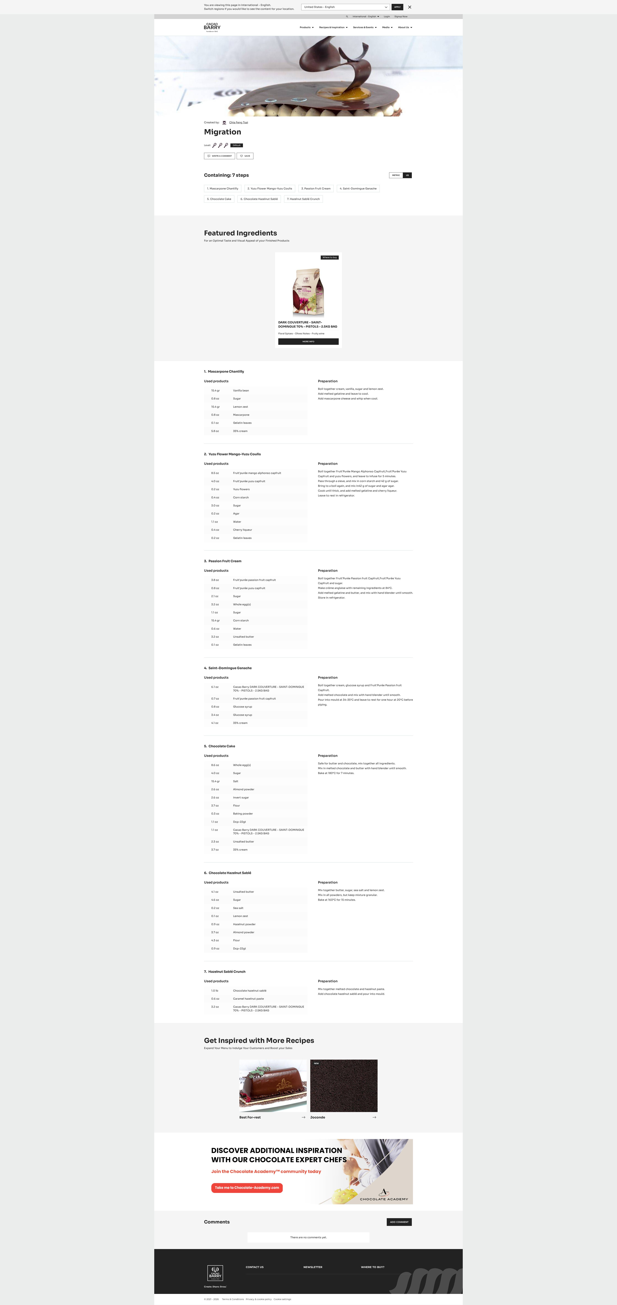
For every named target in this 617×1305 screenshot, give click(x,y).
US (407, 175)
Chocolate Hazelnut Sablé (261, 199)
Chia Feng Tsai (238, 122)
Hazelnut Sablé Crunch (305, 199)
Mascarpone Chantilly (224, 188)
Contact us (255, 1267)
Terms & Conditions (233, 1299)
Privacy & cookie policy (259, 1299)
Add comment (399, 1222)
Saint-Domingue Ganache (360, 188)
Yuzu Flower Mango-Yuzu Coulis (271, 188)
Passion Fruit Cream (317, 188)
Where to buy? (372, 1267)
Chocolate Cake (220, 199)
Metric (396, 175)
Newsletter (313, 1267)
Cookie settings (282, 1299)
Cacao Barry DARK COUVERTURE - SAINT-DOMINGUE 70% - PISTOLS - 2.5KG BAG (268, 688)
